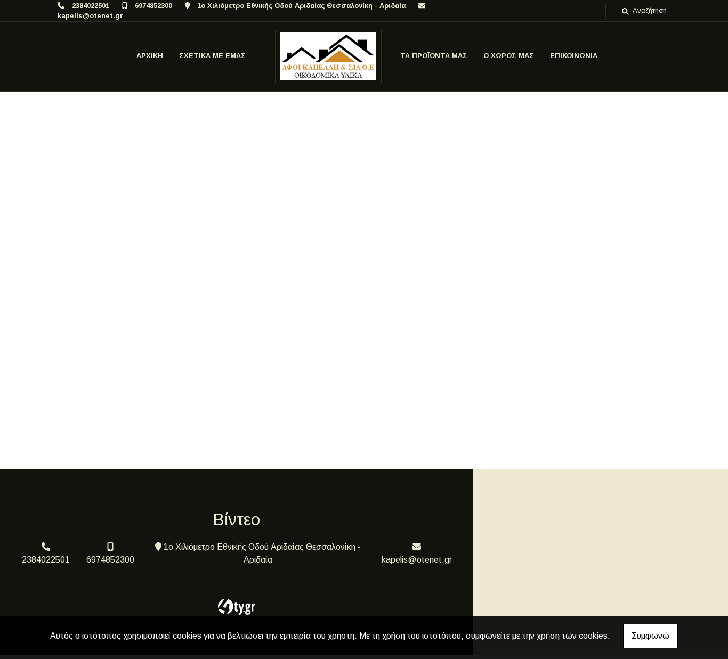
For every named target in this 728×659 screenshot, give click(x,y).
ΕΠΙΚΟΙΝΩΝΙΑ (573, 56)
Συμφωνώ (650, 635)
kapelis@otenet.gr (90, 16)
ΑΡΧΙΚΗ (149, 56)
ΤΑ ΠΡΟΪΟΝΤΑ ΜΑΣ (433, 56)
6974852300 (153, 6)
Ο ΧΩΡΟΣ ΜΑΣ (508, 56)
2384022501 (90, 6)
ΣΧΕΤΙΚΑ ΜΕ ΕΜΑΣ (212, 56)
